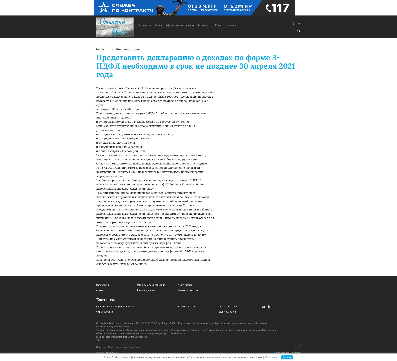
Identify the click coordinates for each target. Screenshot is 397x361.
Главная (100, 49)
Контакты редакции (225, 25)
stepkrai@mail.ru (104, 312)
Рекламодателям (146, 290)
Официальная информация (151, 285)
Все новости (145, 25)
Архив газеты (205, 25)
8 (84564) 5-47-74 (186, 306)
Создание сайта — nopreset (287, 353)
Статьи (159, 25)
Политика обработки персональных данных (118, 347)
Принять (287, 357)
